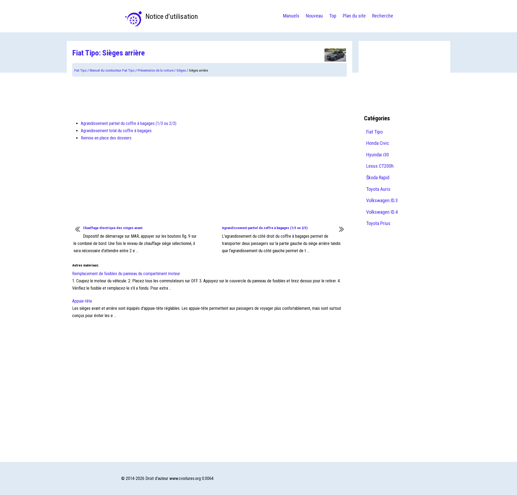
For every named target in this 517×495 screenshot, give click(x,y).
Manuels (291, 16)
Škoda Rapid (377, 177)
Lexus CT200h (380, 166)
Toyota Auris (378, 189)
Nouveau (314, 16)
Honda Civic (377, 143)
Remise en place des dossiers (106, 138)
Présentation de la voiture (155, 70)
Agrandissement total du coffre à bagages (116, 130)
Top (332, 16)
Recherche (382, 16)
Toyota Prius (378, 223)
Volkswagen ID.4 (382, 212)
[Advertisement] (209, 98)
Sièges (181, 70)
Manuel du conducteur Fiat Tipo (112, 70)
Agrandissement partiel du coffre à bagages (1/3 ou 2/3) (128, 123)
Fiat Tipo (80, 70)
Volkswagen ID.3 (382, 200)
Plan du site (354, 16)
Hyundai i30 (377, 154)
